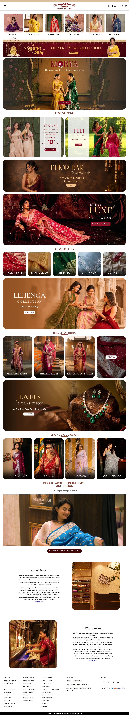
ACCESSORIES (8, 706)
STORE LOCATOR (28, 681)
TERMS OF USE (46, 692)
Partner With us (28, 701)
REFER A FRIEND (46, 686)
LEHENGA (6, 695)
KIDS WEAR (7, 701)
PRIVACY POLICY (47, 695)
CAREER (44, 706)
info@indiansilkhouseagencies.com (77, 684)
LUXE (5, 686)
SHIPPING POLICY (47, 698)
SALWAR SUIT (8, 692)
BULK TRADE (45, 701)
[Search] (115, 6)
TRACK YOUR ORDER (10, 681)
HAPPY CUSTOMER (29, 689)
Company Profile (28, 698)
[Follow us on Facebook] (103, 682)
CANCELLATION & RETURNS (50, 689)
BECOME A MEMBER (29, 692)
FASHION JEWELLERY (10, 703)
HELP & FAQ (45, 703)
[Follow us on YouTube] (118, 682)
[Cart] (124, 6)
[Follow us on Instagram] (108, 682)
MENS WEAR (7, 698)
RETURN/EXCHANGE (10, 684)
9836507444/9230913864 (74, 681)
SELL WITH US (27, 686)
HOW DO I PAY (46, 684)
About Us (26, 695)
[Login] (118, 6)
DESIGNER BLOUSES (9, 689)
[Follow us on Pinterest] (113, 682)
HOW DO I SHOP (47, 681)
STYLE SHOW (27, 684)
